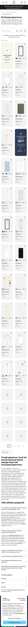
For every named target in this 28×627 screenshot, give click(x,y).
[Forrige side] (4, 446)
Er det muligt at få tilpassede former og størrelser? (11, 561)
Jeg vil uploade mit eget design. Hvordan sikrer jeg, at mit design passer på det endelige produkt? (13, 568)
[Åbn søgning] (6, 2)
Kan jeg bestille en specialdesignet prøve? (12, 556)
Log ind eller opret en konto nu (13, 8)
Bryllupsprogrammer (7, 14)
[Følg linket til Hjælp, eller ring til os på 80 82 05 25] (21, 2)
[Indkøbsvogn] (25, 2)
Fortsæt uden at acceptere (21, 599)
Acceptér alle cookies (14, 622)
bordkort (23, 523)
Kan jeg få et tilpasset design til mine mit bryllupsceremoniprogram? (11, 531)
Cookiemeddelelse (19, 613)
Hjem (2, 12)
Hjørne (3, 582)
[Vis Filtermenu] (25, 31)
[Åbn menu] (3, 2)
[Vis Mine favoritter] (21, 31)
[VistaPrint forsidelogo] (14, 2)
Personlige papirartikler (11, 12)
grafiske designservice (14, 535)
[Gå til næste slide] (26, 7)
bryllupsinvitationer (6, 518)
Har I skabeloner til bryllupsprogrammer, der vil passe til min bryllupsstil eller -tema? (13, 508)
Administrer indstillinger (14, 618)
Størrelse (3, 587)
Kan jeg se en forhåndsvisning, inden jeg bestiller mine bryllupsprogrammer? (11, 551)
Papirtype (3, 578)
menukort (3, 525)
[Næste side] (23, 446)
